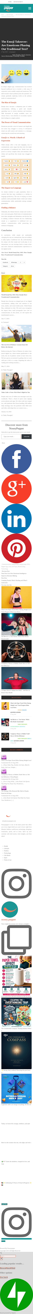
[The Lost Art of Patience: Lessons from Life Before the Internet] (16, 333)
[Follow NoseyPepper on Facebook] (1, 840)
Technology (6, 39)
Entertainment (14, 726)
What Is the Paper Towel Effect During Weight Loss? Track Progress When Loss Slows (20, 705)
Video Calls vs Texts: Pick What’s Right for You (15, 392)
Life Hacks (7, 855)
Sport (4, 44)
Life (10, 566)
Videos (5, 53)
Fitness (20, 710)
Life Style (14, 566)
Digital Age (4, 566)
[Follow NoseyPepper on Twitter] (2, 840)
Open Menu (30, 8)
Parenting (6, 30)
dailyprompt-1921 (24, 564)
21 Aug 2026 (13, 714)
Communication (6, 564)
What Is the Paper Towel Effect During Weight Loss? (16, 760)
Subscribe (26, 436)
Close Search (3, 1277)
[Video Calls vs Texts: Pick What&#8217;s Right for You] (16, 381)
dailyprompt (15, 564)
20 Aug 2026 (13, 728)
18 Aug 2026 (13, 743)
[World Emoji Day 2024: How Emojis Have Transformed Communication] (16, 283)
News (5, 49)
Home (5, 17)
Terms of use (7, 860)
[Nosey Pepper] (12, 8)
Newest (9, 1268)
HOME (10, 1)
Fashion (6, 850)
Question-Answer (15, 712)
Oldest (13, 1268)
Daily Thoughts (10, 14)
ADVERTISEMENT (18, 1)
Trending (22, 56)
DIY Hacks (6, 35)
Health (5, 26)
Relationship (21, 566)
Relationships (9, 56)
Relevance (3, 1268)
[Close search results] (1, 1258)
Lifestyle (5, 21)
